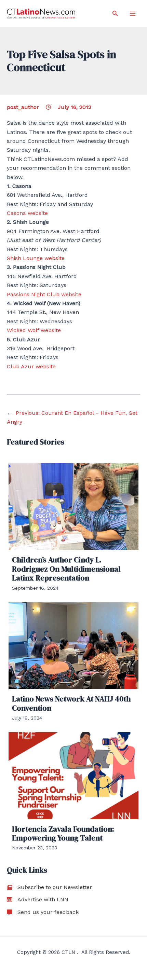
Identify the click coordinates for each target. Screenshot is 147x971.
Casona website (27, 213)
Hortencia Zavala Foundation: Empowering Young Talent (63, 833)
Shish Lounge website (36, 258)
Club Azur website (31, 366)
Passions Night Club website (44, 294)
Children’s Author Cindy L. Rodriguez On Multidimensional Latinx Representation (66, 569)
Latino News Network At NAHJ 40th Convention (71, 703)
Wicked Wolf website (34, 330)
